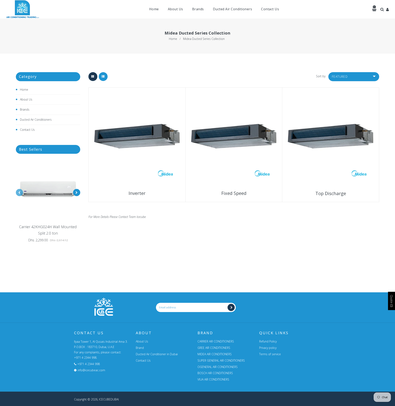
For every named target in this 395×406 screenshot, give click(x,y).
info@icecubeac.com (91, 370)
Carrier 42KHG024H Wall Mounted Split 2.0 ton (48, 230)
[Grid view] (92, 76)
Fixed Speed (233, 193)
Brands (24, 109)
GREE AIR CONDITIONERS (214, 348)
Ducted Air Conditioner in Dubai (157, 354)
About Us (26, 99)
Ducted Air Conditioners (36, 119)
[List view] (103, 76)
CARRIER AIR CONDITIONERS (216, 341)
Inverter (136, 193)
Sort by (320, 76)
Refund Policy (268, 341)
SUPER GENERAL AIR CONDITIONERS (221, 360)
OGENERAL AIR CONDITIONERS (218, 367)
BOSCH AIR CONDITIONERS (215, 373)
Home (173, 39)
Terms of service (270, 354)
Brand (140, 348)
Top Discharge (330, 193)
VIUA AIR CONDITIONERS (213, 379)
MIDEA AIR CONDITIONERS (215, 354)
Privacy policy (267, 348)
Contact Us (27, 130)
